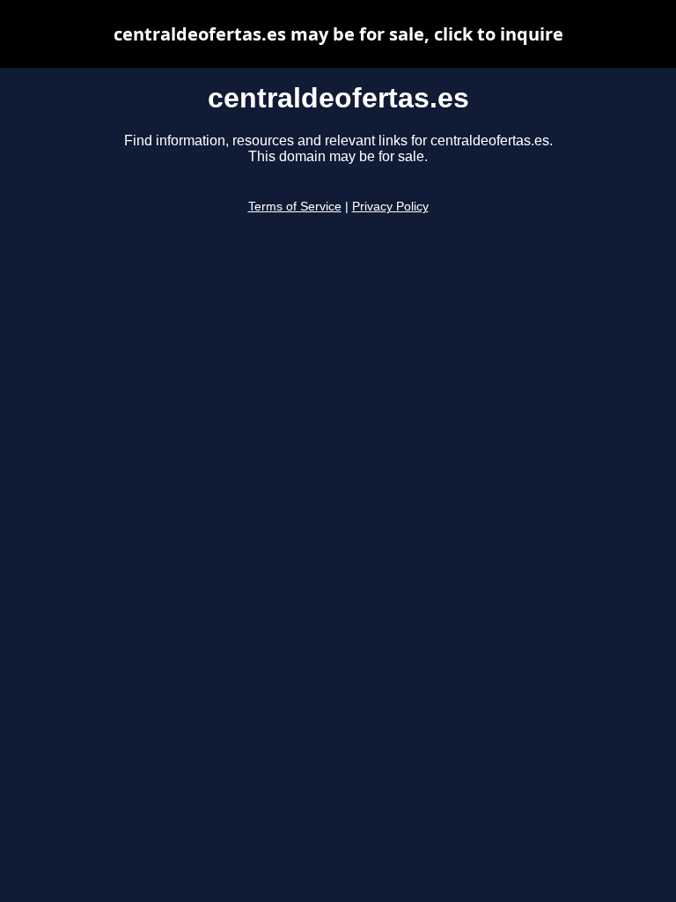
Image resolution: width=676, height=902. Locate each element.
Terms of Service (295, 206)
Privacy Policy (390, 206)
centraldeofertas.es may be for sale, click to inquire (338, 34)
